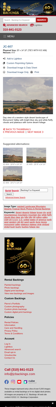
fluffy (49, 215)
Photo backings (11, 287)
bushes (25, 227)
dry (44, 212)
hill (34, 217)
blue (13, 217)
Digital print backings (14, 290)
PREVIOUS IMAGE (14, 132)
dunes (44, 222)
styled (7, 227)
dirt (22, 222)
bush (12, 227)
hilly (30, 217)
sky (22, 217)
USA (6, 219)
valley (45, 217)
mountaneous (10, 215)
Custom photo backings (15, 309)
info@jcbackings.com (19, 374)
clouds (7, 217)
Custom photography (14, 306)
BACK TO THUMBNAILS (18, 129)
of (37, 219)
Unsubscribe (10, 355)
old (18, 222)
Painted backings (12, 285)
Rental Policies (11, 322)
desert (19, 212)
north (49, 219)
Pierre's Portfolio (12, 303)
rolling (39, 217)
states (33, 219)
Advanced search (12, 349)
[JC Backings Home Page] (19, 274)
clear (18, 217)
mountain (32, 215)
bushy (18, 227)
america (42, 219)
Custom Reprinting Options (19, 63)
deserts (25, 212)
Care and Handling (13, 328)
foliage (33, 212)
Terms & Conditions (13, 333)
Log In (7, 344)
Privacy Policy (10, 331)
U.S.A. (15, 219)
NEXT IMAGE (34, 132)
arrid (49, 212)
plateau (33, 224)
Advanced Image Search (15, 197)
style (39, 224)
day (39, 215)
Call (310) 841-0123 (18, 369)
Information (9, 325)
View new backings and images (19, 293)
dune (38, 222)
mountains (23, 215)
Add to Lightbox (14, 58)
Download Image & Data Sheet (21, 67)
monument (9, 224)
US (10, 219)
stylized (45, 224)
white (44, 215)
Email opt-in (10, 352)
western (13, 222)
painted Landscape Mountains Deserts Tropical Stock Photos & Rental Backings (27, 207)
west (6, 222)
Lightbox (38, 25)
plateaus (25, 224)
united (26, 219)
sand (26, 222)
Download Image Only (17, 72)
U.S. (21, 219)
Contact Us (9, 358)
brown (40, 212)
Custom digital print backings (18, 312)
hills (26, 217)
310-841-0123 (12, 29)
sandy (32, 222)
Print (36, 72)
